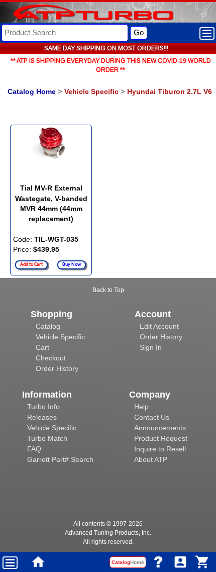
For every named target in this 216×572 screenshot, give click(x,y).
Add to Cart (31, 264)
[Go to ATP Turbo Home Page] (77, 13)
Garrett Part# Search (60, 459)
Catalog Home (32, 91)
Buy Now (71, 264)
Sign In (151, 347)
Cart (42, 347)
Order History (57, 368)
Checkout (51, 358)
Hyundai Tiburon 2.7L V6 (169, 91)
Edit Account (159, 326)
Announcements (160, 428)
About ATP (150, 459)
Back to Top (108, 290)
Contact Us (151, 417)
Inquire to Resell (160, 449)
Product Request (160, 438)
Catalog (48, 326)
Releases (42, 417)
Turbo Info (43, 407)
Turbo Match (47, 438)
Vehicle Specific (91, 91)
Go (139, 32)
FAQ (34, 449)
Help (141, 407)
